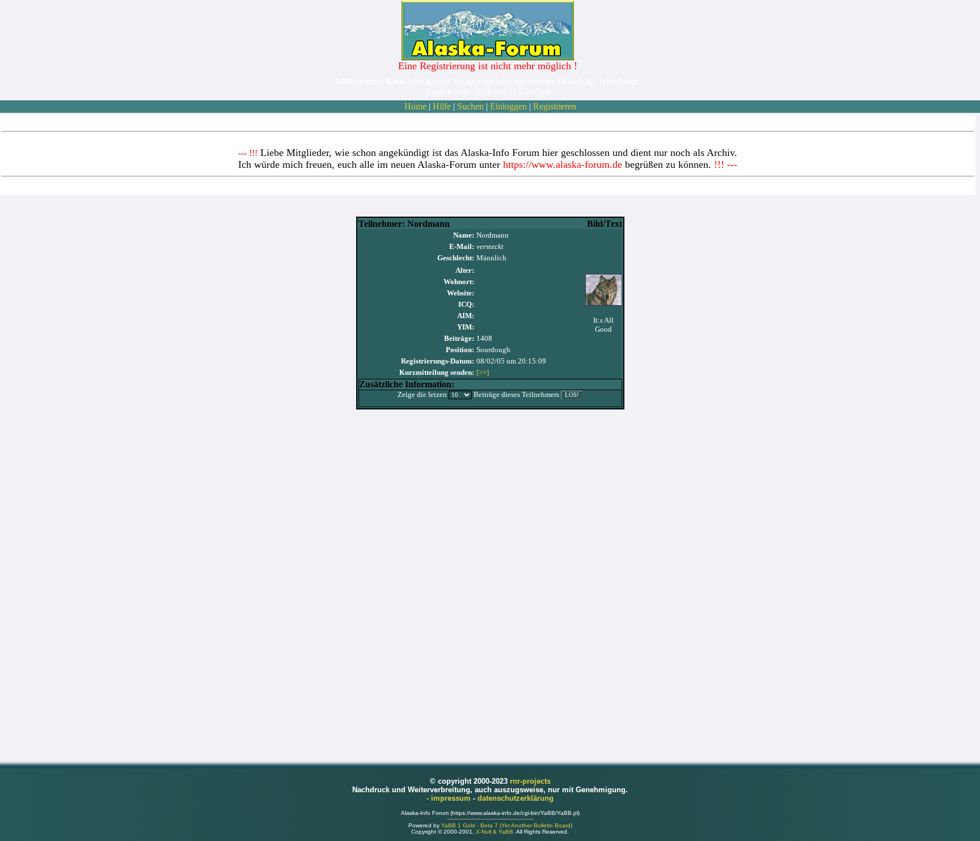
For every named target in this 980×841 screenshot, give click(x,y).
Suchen (470, 106)
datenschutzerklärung (516, 798)
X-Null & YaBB (494, 832)
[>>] (482, 372)
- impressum (449, 798)
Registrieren (554, 106)
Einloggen (508, 106)
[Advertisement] (490, 581)
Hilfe (442, 106)
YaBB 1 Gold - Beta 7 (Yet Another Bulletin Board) (506, 825)
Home (415, 106)
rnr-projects (530, 781)
